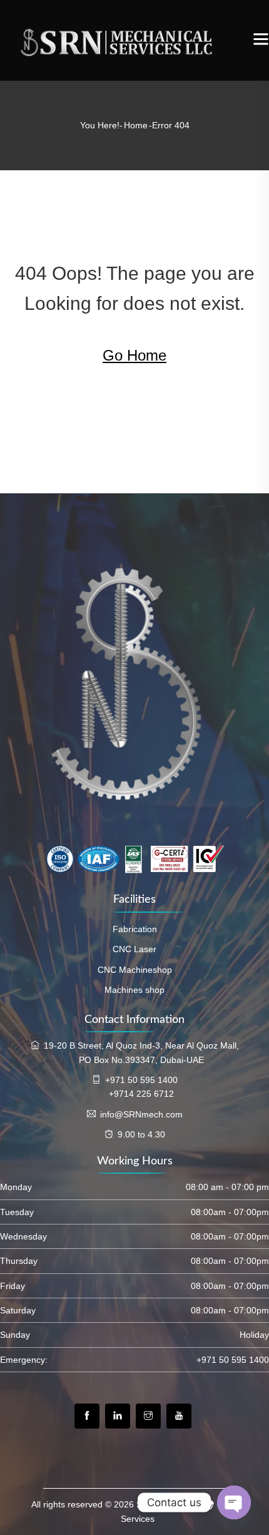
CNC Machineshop (135, 970)
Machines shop (134, 990)
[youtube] (178, 1416)
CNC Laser (134, 949)
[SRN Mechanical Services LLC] (126, 40)
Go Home (134, 355)
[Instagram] (148, 1416)
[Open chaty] (234, 1502)
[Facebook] (86, 1416)
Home (136, 125)
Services (138, 1519)
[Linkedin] (117, 1416)
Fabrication (135, 929)
